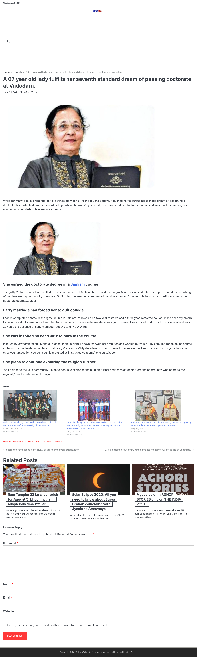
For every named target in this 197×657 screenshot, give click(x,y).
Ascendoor (108, 652)
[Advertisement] (103, 41)
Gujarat (29, 442)
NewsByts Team (29, 92)
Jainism (78, 284)
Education (18, 442)
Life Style (47, 442)
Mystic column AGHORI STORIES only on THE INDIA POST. (159, 499)
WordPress (131, 652)
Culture (7, 442)
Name (8, 584)
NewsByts (82, 652)
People (58, 442)
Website (8, 611)
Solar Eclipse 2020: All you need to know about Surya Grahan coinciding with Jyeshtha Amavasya (94, 502)
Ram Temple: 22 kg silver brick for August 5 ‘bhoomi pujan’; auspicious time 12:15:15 (33, 499)
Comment (10, 543)
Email (7, 597)
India (38, 442)
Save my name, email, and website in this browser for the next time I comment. (57, 625)
